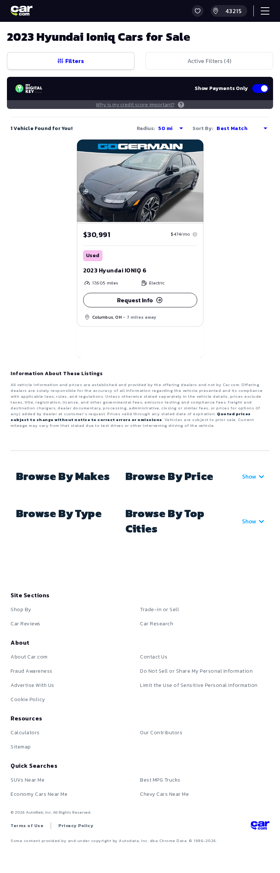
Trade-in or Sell (159, 609)
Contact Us (153, 657)
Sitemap (21, 747)
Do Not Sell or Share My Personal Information (196, 671)
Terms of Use (27, 825)
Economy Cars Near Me (39, 794)
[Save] (192, 150)
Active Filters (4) (209, 60)
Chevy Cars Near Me (164, 794)
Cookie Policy (28, 699)
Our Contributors (161, 732)
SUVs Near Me (27, 780)
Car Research (156, 624)
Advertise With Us (32, 685)
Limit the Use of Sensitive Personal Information (199, 685)
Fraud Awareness (31, 671)
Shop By (21, 609)
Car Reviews (25, 624)
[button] (197, 11)
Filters (74, 60)
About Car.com (29, 657)
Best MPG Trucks (160, 780)
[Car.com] (21, 11)
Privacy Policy (75, 825)
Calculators (25, 732)
